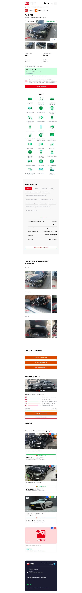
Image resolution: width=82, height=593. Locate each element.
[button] (55, 30)
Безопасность (45, 192)
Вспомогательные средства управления (36, 195)
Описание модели (41, 417)
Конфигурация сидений (31, 203)
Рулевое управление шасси (32, 192)
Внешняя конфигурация (31, 199)
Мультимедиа (43, 203)
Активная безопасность (31, 210)
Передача (44, 188)
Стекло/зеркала (30, 206)
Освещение (52, 203)
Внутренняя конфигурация (46, 199)
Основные (28, 188)
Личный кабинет (30, 579)
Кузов (51, 188)
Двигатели (36, 188)
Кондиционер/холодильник (43, 206)
